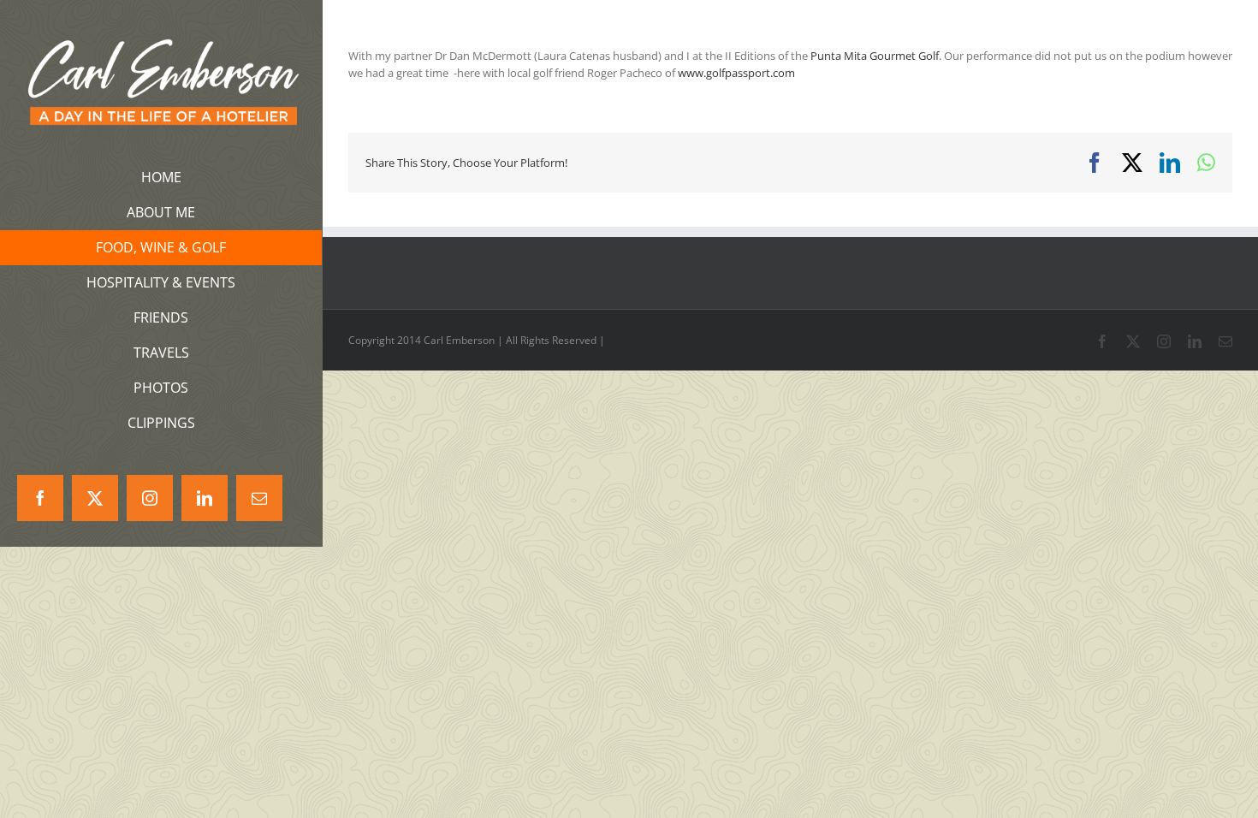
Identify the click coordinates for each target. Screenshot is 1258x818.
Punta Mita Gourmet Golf (874, 55)
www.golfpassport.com (736, 72)
